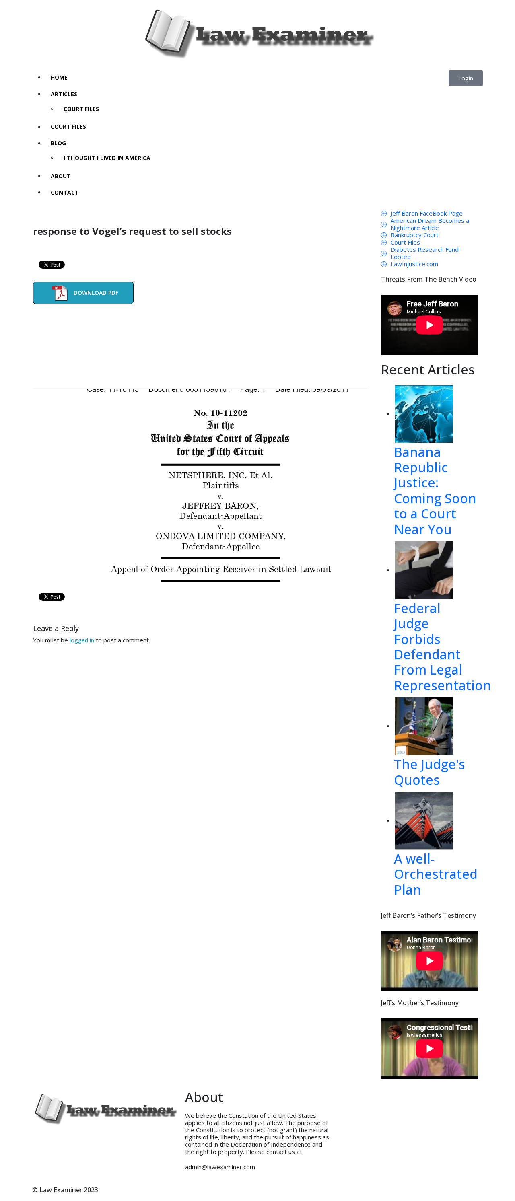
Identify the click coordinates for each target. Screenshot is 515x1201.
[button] (466, 78)
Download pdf (96, 292)
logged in (82, 640)
